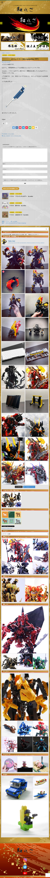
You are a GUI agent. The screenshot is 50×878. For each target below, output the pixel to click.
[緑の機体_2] (40, 661)
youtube (33, 845)
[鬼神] (17, 550)
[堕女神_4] (40, 556)
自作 (20, 135)
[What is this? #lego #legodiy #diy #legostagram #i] (36, 353)
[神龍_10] (25, 697)
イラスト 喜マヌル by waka (17, 205)
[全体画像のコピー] (11, 506)
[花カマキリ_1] (40, 728)
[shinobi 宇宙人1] (40, 744)
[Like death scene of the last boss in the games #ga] (36, 377)
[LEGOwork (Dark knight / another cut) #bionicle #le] (13, 257)
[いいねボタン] (3, 123)
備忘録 (29, 845)
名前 (4, 163)
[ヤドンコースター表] (9, 764)
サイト (4, 174)
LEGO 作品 (24, 845)
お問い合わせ (38, 845)
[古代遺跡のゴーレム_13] (9, 661)
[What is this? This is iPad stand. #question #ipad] (13, 401)
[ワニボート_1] (40, 794)
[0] (25, 744)
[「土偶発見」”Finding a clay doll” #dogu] (36, 329)
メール (4, 169)
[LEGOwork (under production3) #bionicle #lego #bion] (13, 305)
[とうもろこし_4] (25, 817)
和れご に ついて (12, 845)
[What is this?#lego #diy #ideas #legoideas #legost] (36, 401)
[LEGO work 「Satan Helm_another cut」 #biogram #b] (36, 473)
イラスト (12, 135)
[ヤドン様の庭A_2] (40, 764)
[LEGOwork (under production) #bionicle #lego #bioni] (36, 305)
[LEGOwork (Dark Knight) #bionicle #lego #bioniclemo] (36, 257)
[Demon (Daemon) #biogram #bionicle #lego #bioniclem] (13, 473)
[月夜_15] (13, 590)
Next (49, 23)
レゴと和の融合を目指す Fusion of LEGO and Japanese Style (25, 855)
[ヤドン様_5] (25, 764)
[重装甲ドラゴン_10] (25, 661)
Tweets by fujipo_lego (7, 528)
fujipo (4, 135)
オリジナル (16, 135)
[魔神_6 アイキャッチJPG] (9, 568)
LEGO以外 (5, 133)
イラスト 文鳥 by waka (11, 221)
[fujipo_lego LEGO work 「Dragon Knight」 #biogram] (36, 425)
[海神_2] (40, 544)
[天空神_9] (40, 568)
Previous (1, 23)
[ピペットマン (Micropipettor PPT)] (23, 127)
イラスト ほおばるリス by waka (18, 215)
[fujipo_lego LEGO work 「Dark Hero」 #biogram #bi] (13, 425)
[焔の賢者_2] (36, 590)
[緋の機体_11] (25, 629)
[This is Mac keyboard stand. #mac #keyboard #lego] (13, 353)
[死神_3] (25, 568)
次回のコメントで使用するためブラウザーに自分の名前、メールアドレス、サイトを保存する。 (23, 180)
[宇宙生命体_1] (9, 744)
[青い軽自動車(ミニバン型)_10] (17, 788)
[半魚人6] (9, 728)
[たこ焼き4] (40, 782)
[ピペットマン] (16, 109)
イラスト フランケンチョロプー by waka (21, 196)
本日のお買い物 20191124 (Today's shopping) (16, 223)
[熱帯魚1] (25, 728)
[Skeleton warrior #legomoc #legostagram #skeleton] (13, 377)
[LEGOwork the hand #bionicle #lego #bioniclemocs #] (13, 281)
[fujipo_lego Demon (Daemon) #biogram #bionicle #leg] (36, 449)
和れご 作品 (18, 845)
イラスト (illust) (11, 133)
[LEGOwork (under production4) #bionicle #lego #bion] (36, 281)
